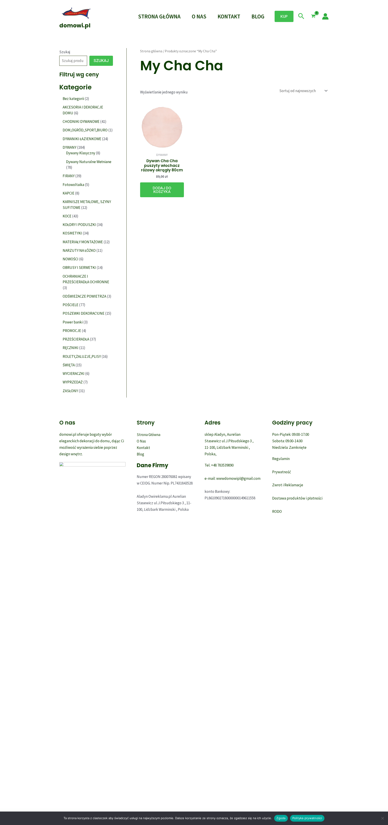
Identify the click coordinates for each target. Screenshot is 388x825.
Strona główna (151, 51)
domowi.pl (74, 25)
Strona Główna (159, 16)
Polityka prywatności (307, 818)
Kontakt (229, 16)
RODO (277, 511)
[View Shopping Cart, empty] (313, 16)
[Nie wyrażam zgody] (382, 818)
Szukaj (64, 51)
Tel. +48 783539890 (219, 465)
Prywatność (281, 471)
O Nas (199, 16)
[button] (284, 16)
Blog (258, 16)
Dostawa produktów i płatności (297, 498)
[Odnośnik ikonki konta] (325, 16)
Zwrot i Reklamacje (287, 484)
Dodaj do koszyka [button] (162, 190)
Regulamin (281, 458)
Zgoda (280, 818)
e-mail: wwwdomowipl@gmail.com (232, 478)
